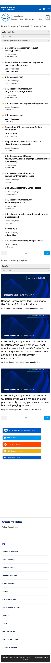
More (40, 19)
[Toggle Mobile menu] (48, 9)
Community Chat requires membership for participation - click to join (25, 658)
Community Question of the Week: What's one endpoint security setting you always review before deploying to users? (25, 400)
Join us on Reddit (14, 444)
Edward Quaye (12, 235)
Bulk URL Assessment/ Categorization (23, 187)
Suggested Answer (3, 48)
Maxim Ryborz (12, 194)
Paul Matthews (12, 71)
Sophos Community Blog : (17, 301)
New (48, 17)
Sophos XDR (11, 228)
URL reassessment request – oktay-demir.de (26, 103)
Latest (12, 54)
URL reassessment (14, 77)
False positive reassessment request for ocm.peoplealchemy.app (24, 63)
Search (40, 9)
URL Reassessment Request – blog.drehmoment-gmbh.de (19, 90)
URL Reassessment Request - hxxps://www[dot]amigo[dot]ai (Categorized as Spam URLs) (27, 159)
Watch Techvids (14, 457)
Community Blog (17, 19)
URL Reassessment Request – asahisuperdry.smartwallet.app (19, 174)
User (44, 9)
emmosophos (12, 57)
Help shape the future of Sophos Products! (23, 302)
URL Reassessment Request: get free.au (24, 240)
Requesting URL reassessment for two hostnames (23, 128)
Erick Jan (10, 110)
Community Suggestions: (16, 341)
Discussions (29, 19)
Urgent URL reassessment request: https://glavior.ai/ (21, 49)
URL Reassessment (15, 451)
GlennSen (10, 151)
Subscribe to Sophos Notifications (22, 430)
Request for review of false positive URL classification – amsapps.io (24, 143)
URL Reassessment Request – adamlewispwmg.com (19, 201)
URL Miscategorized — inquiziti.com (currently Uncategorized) (26, 215)
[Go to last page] (26, 253)
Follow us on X (12, 438)
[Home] (12, 8)
